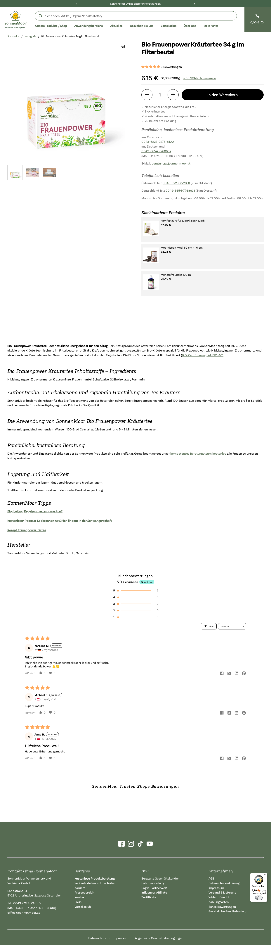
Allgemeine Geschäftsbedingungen (159, 938)
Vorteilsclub (82, 906)
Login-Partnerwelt (154, 888)
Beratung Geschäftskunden (160, 878)
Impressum (216, 888)
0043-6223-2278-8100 (157, 141)
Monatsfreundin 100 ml (176, 274)
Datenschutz (97, 938)
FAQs (77, 902)
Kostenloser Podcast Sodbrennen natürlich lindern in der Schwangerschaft (59, 520)
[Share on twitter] (229, 673)
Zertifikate (148, 897)
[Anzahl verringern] (146, 94)
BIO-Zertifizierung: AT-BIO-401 (202, 355)
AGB (211, 878)
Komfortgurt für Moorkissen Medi (183, 220)
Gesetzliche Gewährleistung (228, 911)
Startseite (13, 36)
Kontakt (80, 897)
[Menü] (265, 875)
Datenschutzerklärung (224, 883)
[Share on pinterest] (244, 673)
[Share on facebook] (222, 673)
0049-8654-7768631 (180, 190)
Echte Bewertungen (222, 906)
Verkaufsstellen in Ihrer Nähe (94, 883)
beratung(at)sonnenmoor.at (171, 163)
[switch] (259, 898)
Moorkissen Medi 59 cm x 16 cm (182, 247)
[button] (151, 67)
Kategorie (30, 36)
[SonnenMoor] (16, 19)
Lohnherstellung (152, 883)
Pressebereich (84, 892)
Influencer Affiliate (154, 892)
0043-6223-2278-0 (176, 183)
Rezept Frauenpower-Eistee (26, 530)
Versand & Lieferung (222, 892)
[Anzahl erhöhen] (173, 94)
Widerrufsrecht (219, 897)
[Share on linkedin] (236, 673)
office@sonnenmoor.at (23, 912)
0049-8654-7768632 (156, 151)
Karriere (79, 888)
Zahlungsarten (219, 902)
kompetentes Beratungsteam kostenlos (198, 453)
